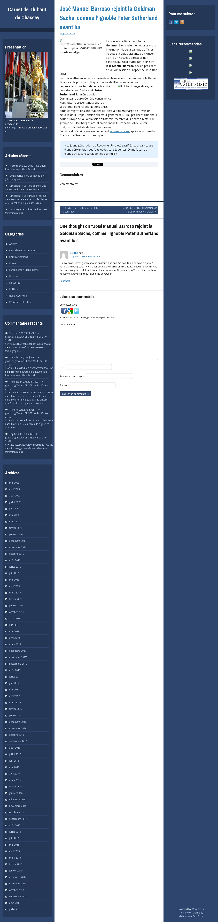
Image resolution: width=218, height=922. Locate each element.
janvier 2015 (16, 870)
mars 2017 (15, 702)
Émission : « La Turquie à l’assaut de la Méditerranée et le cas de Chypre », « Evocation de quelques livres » (26, 199)
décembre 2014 (17, 877)
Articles (13, 244)
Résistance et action (20, 302)
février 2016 (15, 786)
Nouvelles (14, 282)
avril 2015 (14, 851)
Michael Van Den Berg (190, 916)
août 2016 (14, 747)
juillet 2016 (15, 754)
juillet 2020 (15, 502)
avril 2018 (14, 637)
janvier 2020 (16, 534)
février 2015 (15, 864)
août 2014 (14, 902)
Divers (12, 263)
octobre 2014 (16, 890)
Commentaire (67, 324)
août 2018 (14, 618)
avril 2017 (14, 696)
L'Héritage (10, 127)
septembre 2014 (18, 896)
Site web (64, 385)
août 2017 (14, 670)
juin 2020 (14, 508)
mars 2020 (15, 521)
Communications (18, 256)
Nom (62, 367)
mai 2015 (14, 844)
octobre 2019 (16, 553)
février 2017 (15, 709)
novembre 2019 (18, 547)
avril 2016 (14, 773)
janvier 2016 (16, 793)
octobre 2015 (16, 812)
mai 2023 (14, 482)
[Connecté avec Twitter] (76, 312)
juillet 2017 (15, 676)
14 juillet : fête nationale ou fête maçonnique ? (79, 209)
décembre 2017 (17, 650)
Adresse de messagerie (72, 376)
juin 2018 (14, 624)
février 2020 (15, 527)
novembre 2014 (18, 883)
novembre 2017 (18, 657)
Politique (14, 289)
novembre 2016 (18, 728)
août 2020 (14, 495)
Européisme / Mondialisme (24, 269)
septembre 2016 (18, 741)
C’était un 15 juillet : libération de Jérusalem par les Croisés (139, 209)
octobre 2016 (16, 734)
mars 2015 (15, 857)
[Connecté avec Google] (70, 312)
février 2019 (15, 599)
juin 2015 (14, 838)
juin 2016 (14, 760)
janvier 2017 (16, 715)
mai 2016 (14, 767)
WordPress (198, 909)
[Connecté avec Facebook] (64, 312)
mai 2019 (14, 579)
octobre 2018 (16, 612)
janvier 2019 (16, 605)
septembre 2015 (18, 818)
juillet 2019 (15, 566)
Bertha (74, 253)
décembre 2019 (17, 540)
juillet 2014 (15, 909)
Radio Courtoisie (18, 295)
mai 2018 (14, 631)
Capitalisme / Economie (22, 250)
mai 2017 (14, 689)
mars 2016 (15, 780)
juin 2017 (14, 683)
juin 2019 (14, 573)
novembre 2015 (18, 805)
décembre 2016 (17, 721)
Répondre (65, 280)
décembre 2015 (17, 799)
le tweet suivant (120, 131)
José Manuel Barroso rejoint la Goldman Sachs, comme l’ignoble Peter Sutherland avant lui (109, 18)
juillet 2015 (15, 831)
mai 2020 (14, 515)
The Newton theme (189, 912)
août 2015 (14, 825)
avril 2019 (14, 586)
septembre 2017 (18, 663)
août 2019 (14, 560)
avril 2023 (14, 489)
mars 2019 (15, 592)
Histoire (13, 276)
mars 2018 (15, 644)
